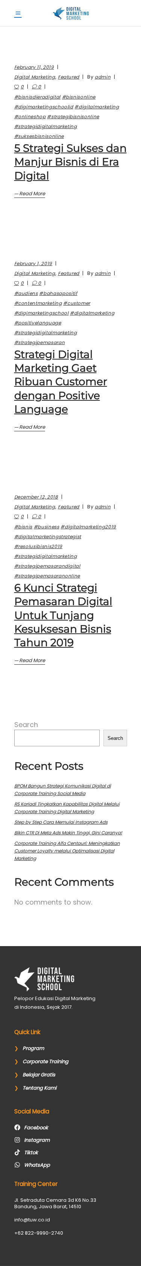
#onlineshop (30, 116)
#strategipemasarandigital (47, 566)
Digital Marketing (34, 77)
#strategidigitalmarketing (45, 126)
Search (26, 724)
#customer (76, 303)
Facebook (36, 1127)
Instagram (37, 1140)
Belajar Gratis (39, 1074)
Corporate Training (45, 1061)
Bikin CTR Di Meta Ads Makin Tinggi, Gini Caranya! (68, 832)
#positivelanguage (37, 323)
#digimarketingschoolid (43, 106)
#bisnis (23, 526)
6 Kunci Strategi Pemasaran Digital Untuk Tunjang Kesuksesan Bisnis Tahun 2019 (63, 615)
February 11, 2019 (34, 67)
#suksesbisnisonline (39, 136)
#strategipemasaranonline (47, 576)
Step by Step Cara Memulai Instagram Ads (61, 822)
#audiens (26, 293)
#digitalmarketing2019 (88, 526)
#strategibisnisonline (73, 116)
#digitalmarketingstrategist (48, 536)
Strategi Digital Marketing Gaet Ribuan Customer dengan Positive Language (60, 382)
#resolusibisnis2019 (38, 546)
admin (103, 77)
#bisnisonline (79, 97)
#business (46, 526)
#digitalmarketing (96, 106)
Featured (68, 77)
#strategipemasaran (39, 342)
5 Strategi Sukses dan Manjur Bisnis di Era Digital (70, 162)
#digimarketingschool (41, 313)
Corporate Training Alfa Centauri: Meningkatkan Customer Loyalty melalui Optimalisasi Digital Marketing (67, 850)
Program (33, 1048)
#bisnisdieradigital (37, 97)
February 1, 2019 (33, 263)
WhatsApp (37, 1165)
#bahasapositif (58, 293)
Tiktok (31, 1152)
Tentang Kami (39, 1088)
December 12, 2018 (36, 497)
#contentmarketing (38, 303)
